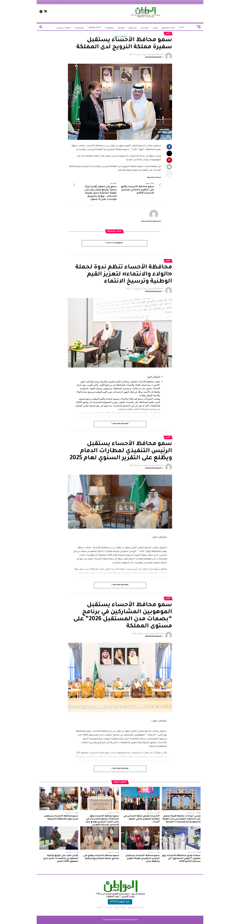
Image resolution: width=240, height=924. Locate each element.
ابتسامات (79, 28)
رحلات (155, 28)
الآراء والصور (95, 27)
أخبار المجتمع (168, 28)
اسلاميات (109, 28)
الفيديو (121, 28)
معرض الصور (120, 37)
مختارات (144, 28)
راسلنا (99, 908)
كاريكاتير (133, 28)
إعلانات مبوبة (119, 908)
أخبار (181, 27)
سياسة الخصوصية (135, 908)
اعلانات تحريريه (64, 28)
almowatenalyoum (153, 57)
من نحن (108, 908)
